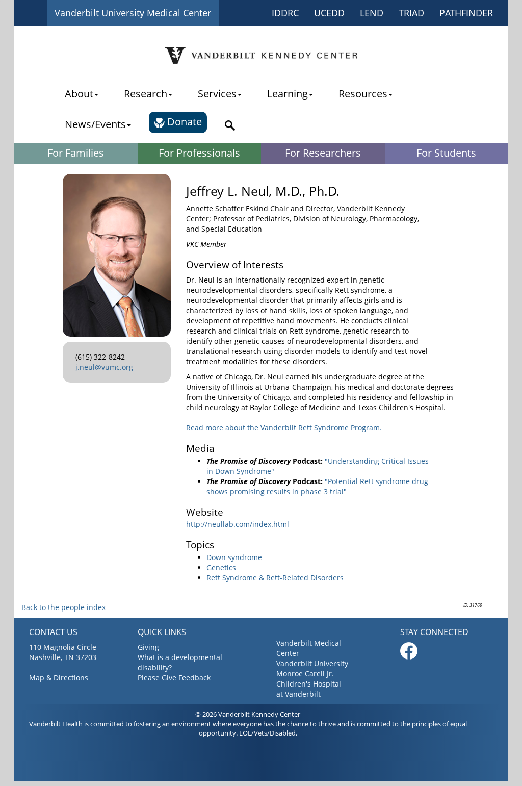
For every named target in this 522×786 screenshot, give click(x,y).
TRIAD (411, 13)
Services (217, 93)
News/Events (95, 124)
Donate (183, 122)
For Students (446, 153)
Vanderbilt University (312, 663)
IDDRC (285, 13)
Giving (148, 647)
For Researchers (323, 153)
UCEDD (329, 13)
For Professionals (199, 153)
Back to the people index (63, 607)
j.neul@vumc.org (104, 367)
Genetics (221, 567)
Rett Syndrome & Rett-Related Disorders (275, 577)
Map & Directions (58, 677)
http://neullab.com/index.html (237, 524)
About (79, 93)
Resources (362, 93)
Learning (287, 93)
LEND (371, 13)
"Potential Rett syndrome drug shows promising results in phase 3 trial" (317, 486)
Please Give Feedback (174, 677)
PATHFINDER (466, 13)
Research (145, 93)
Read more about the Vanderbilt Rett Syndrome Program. (284, 428)
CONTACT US (53, 632)
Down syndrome (234, 557)
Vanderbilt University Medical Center (133, 13)
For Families (75, 153)
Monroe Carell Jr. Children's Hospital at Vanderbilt (308, 684)
